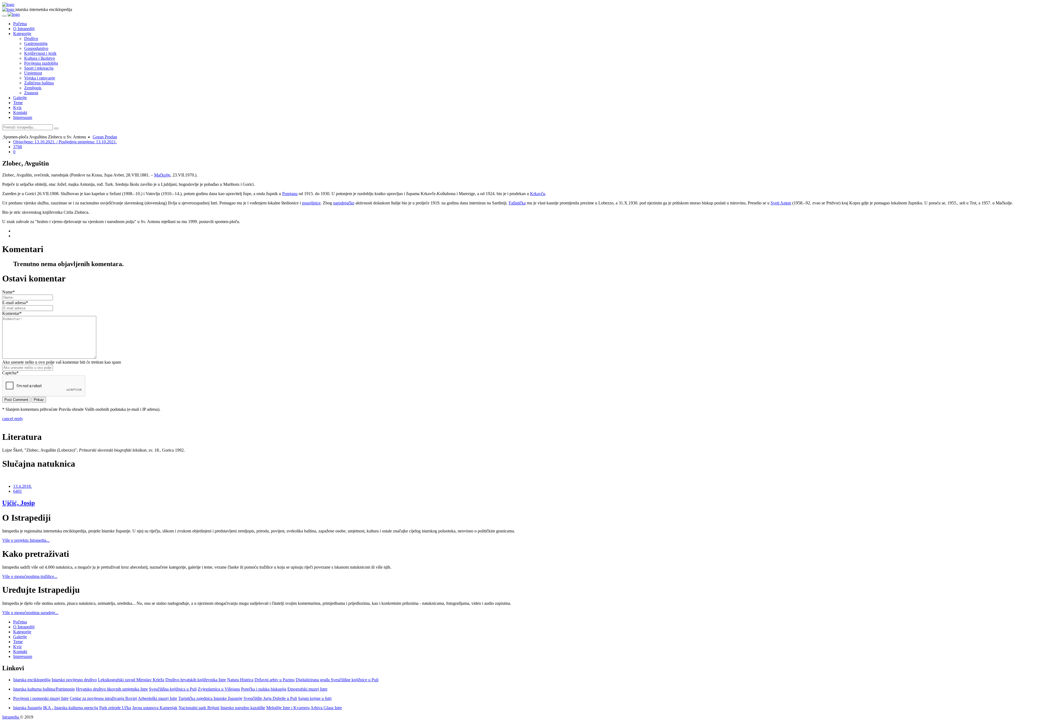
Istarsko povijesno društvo (74, 679)
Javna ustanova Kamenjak (154, 707)
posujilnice (311, 203)
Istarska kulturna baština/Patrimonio (44, 689)
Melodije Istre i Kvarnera (288, 707)
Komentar (12, 313)
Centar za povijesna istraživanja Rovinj (103, 698)
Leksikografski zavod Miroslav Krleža (131, 679)
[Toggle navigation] (4, 16)
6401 (17, 491)
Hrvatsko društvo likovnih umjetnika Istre (112, 689)
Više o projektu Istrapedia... (26, 540)
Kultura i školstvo (39, 58)
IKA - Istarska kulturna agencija (70, 707)
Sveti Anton (781, 203)
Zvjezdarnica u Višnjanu (219, 689)
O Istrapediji (24, 28)
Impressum (22, 117)
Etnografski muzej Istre (307, 689)
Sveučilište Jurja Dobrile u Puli (270, 698)
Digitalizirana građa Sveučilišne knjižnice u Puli (337, 679)
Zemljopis (32, 87)
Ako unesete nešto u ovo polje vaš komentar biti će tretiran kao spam (61, 362)
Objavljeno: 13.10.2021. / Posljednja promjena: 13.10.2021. (65, 141)
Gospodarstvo (36, 48)
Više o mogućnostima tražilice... (29, 576)
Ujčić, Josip (18, 502)
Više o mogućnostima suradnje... (30, 612)
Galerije (20, 97)
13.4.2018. (22, 486)
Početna (20, 23)
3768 (17, 146)
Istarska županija (27, 707)
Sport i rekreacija (38, 68)
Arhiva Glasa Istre (326, 707)
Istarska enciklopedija (31, 679)
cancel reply (12, 418)
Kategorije (22, 33)
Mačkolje (162, 175)
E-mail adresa (15, 302)
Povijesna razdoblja (41, 63)
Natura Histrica (240, 679)
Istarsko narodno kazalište (242, 707)
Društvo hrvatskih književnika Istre (195, 679)
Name (8, 292)
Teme (18, 102)
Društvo (31, 38)
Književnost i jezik (40, 53)
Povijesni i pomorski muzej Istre (41, 698)
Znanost (31, 92)
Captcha (10, 372)
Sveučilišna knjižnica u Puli (173, 689)
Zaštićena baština (39, 83)
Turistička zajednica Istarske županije (210, 698)
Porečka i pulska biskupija (263, 689)
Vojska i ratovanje (39, 78)
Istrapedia (11, 717)
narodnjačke (343, 203)
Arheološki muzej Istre (157, 698)
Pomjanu (290, 193)
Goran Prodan (105, 137)
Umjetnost (33, 73)
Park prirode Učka (115, 707)
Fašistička (517, 203)
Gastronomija (35, 43)
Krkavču (537, 193)
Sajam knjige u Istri (315, 698)
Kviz (17, 107)
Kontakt (20, 112)
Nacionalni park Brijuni (199, 707)
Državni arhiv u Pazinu (274, 679)
